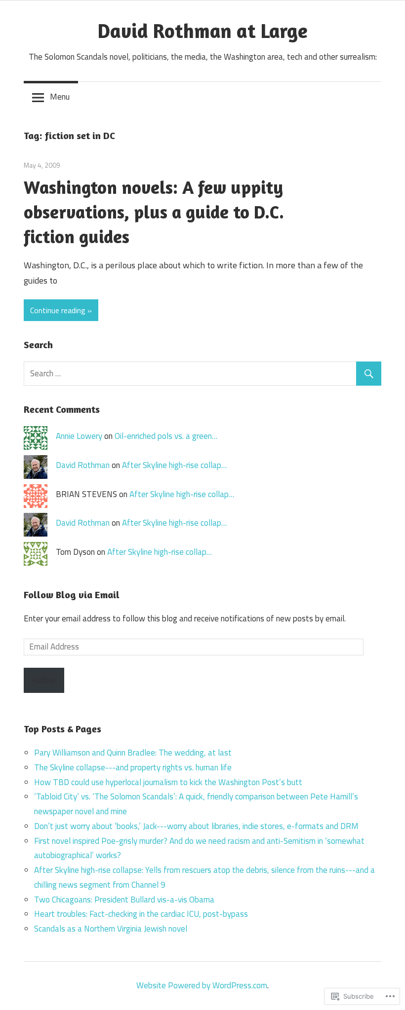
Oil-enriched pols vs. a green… (166, 436)
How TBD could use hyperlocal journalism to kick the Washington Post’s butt (168, 782)
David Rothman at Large (203, 30)
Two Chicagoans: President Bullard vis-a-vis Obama (124, 899)
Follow (44, 680)
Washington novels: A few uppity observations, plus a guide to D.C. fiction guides (154, 212)
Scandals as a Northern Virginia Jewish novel (110, 928)
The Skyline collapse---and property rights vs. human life (133, 767)
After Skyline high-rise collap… (174, 465)
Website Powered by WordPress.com (201, 985)
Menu (60, 96)
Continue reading (57, 310)
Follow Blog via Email (72, 594)
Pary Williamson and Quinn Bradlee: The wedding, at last (133, 752)
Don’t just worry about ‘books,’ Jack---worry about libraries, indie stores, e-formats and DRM (196, 826)
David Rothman (83, 465)
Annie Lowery (79, 436)
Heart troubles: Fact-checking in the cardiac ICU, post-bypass (141, 913)
